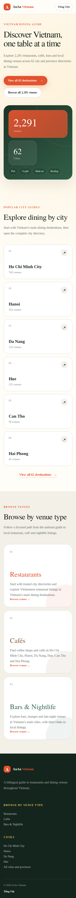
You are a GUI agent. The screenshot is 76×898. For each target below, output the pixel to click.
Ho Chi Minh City (14, 845)
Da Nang (9, 856)
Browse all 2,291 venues (22, 92)
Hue (6, 861)
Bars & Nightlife (13, 824)
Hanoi (7, 851)
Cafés (7, 819)
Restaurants (10, 813)
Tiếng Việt (64, 6)
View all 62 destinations (25, 80)
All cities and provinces (17, 867)
